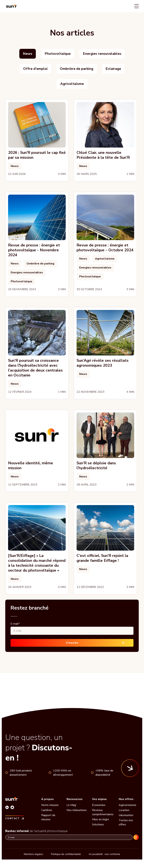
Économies (98, 805)
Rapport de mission (48, 817)
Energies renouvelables (102, 53)
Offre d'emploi (35, 68)
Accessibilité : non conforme (104, 854)
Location (124, 810)
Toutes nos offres (126, 822)
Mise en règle (100, 819)
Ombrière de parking (76, 68)
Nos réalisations (77, 810)
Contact (12, 818)
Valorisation (126, 815)
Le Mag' (72, 805)
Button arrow (130, 768)
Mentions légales (33, 854)
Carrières (46, 810)
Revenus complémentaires (102, 812)
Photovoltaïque (58, 53)
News (27, 53)
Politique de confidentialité (66, 854)
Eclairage (113, 68)
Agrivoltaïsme (72, 83)
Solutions (98, 824)
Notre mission (49, 805)
